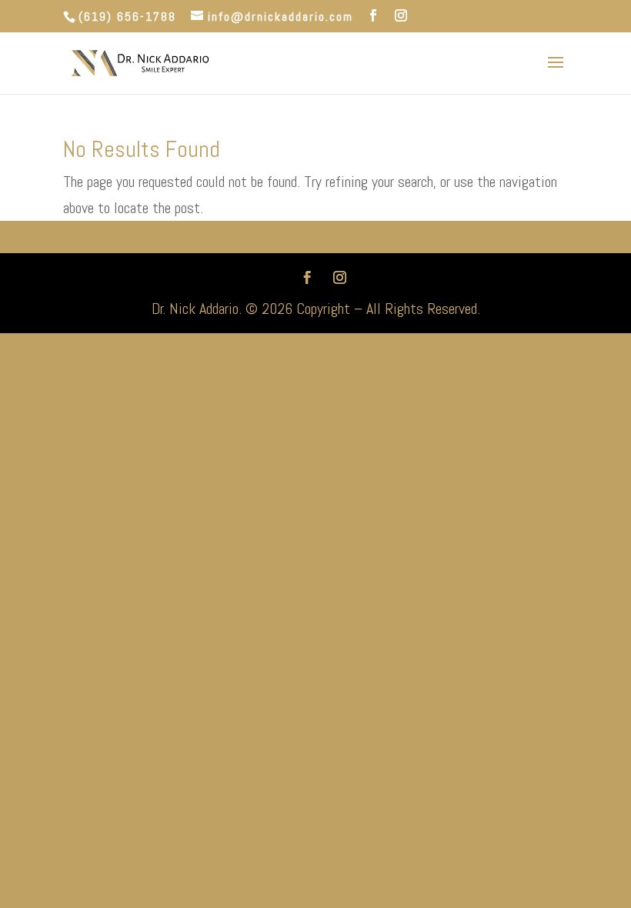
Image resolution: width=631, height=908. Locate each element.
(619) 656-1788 (127, 16)
